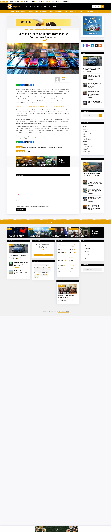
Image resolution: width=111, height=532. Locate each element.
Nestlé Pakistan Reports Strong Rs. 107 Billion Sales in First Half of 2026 (94, 191)
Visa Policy (85, 153)
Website (17, 200)
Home (25, 6)
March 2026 (71, 249)
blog (53, 1)
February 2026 (61, 252)
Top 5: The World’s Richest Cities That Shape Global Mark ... (17, 236)
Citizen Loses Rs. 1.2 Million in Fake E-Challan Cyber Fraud (94, 199)
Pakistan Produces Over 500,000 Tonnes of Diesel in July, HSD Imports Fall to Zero (95, 182)
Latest (84, 138)
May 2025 (71, 268)
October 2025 (61, 260)
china (43, 267)
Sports (66, 11)
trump (36, 277)
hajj (43, 270)
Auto (36, 11)
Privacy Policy (52, 6)
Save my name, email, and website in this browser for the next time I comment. (33, 206)
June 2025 (60, 268)
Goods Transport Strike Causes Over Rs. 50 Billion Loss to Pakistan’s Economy (94, 207)
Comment (18, 178)
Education (82, 11)
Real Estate (30, 11)
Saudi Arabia (65, 1)
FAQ (45, 6)
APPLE (36, 265)
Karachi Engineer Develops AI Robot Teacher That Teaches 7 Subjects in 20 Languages (66, 297)
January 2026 (71, 252)
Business (23, 11)
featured (12, 1)
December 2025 (61, 255)
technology (40, 1)
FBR (48, 267)
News (17, 11)
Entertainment (58, 11)
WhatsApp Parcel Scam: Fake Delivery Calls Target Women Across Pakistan (21, 264)
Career (96, 11)
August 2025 (60, 265)
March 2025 (71, 271)
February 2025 (61, 274)
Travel (71, 11)
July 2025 (70, 265)
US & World (85, 151)
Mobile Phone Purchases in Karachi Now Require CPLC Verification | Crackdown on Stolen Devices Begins (41, 106)
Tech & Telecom (43, 11)
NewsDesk (19, 162)
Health (51, 11)
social (48, 1)
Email (17, 195)
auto (34, 1)
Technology (85, 148)
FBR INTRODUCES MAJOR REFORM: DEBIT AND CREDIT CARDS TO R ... (37, 236)
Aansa (44, 39)
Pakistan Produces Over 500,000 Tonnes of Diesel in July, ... (46, 165)
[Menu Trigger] (104, 3)
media (58, 1)
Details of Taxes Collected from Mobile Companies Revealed (48, 28)
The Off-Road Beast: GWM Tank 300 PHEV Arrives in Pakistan (94, 77)
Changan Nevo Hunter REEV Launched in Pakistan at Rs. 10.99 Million (94, 85)
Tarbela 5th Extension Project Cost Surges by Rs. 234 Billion (25, 165)
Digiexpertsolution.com (63, 311)
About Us (39, 6)
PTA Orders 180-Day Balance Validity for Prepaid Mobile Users (20, 272)
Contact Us (32, 6)
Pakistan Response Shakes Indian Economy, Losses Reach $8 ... (79, 236)
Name (17, 189)
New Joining (90, 11)
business (27, 1)
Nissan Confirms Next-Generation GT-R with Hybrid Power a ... (58, 236)
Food (76, 11)
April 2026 (60, 249)
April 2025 (60, 271)
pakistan (20, 1)
